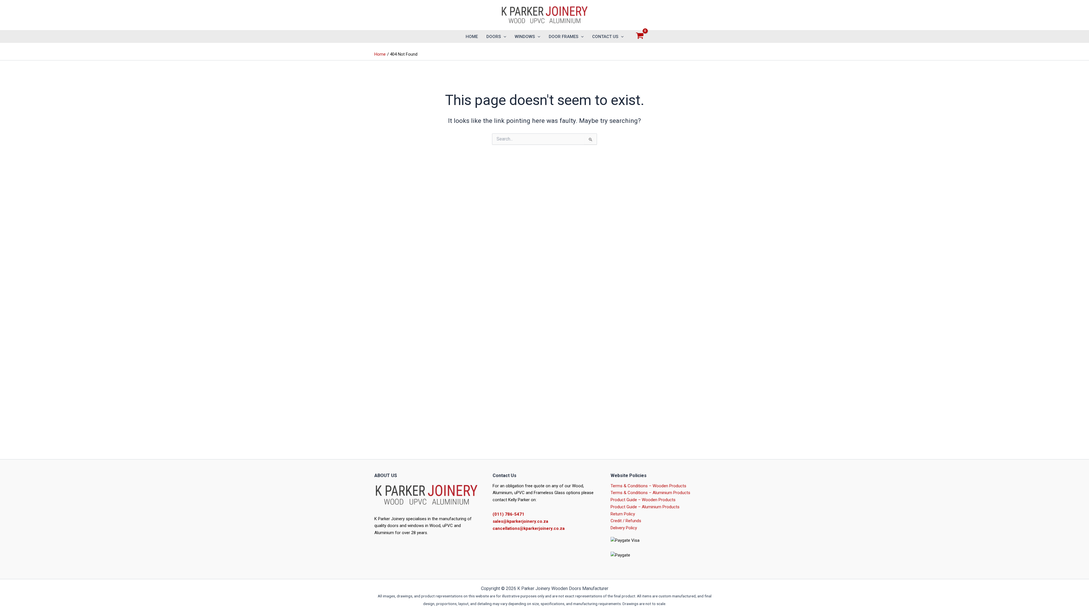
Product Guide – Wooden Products (643, 499)
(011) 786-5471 (508, 514)
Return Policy (623, 514)
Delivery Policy (624, 527)
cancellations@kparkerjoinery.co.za (529, 528)
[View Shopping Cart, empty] (640, 36)
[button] (503, 36)
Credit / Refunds (626, 520)
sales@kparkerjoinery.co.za (520, 521)
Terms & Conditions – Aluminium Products (650, 492)
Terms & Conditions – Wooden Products (648, 485)
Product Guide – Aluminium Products (645, 506)
